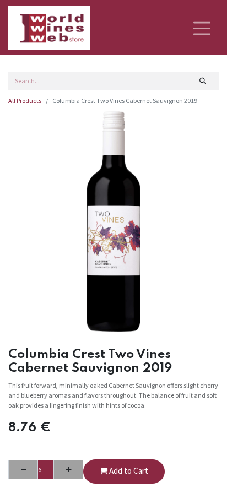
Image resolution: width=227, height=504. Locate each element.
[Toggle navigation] (202, 27)
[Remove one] (23, 469)
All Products (24, 100)
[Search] (203, 81)
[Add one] (68, 469)
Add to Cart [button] (127, 470)
